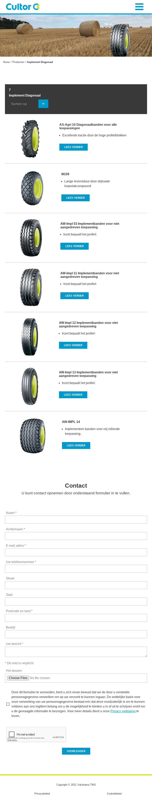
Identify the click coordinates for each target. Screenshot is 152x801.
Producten (18, 62)
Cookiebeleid (114, 793)
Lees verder (73, 147)
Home (6, 62)
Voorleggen (76, 751)
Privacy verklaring (123, 711)
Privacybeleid (42, 793)
